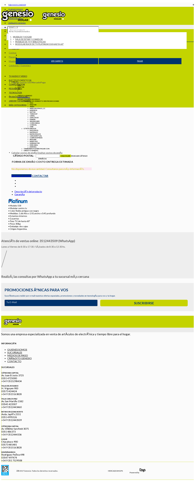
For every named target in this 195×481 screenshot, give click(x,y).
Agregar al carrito (21, 175)
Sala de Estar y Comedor (29, 39)
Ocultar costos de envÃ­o (49, 152)
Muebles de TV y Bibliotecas (30, 42)
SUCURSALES (14, 352)
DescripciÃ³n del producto (28, 191)
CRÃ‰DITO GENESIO (19, 358)
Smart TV (13, 27)
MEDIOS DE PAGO (17, 355)
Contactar (40, 175)
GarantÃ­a (19, 194)
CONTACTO (14, 361)
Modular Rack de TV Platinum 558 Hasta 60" (39, 44)
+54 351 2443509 (17, 5)
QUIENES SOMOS (17, 349)
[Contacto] (19, 186)
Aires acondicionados (19, 31)
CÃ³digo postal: (23, 155)
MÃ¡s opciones (24, 97)
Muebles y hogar (22, 37)
